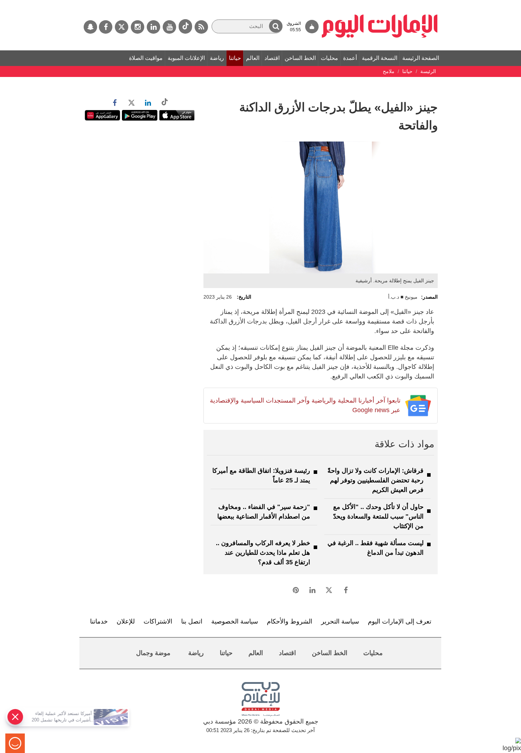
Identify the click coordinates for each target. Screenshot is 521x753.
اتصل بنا (191, 621)
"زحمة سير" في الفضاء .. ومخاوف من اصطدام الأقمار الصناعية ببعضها (263, 511)
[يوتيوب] (169, 27)
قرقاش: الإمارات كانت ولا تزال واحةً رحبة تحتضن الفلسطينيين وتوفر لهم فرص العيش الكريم (375, 480)
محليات (329, 58)
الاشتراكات (158, 621)
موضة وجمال (153, 653)
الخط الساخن (300, 58)
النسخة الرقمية (379, 58)
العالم (252, 58)
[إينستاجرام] (137, 27)
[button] (275, 26)
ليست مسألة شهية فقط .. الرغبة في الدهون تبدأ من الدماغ (375, 547)
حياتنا (235, 58)
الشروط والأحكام (289, 621)
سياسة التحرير (340, 621)
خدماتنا (99, 621)
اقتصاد (272, 58)
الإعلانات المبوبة (186, 58)
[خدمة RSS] (201, 27)
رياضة (217, 58)
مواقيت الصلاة (146, 58)
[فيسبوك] (105, 27)
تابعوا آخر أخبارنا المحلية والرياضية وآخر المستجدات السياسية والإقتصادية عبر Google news (305, 405)
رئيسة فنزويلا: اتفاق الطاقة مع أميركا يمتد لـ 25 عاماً (261, 475)
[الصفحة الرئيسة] (380, 3)
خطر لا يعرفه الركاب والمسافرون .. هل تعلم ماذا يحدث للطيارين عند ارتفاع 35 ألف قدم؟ (263, 552)
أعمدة (350, 58)
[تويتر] (121, 27)
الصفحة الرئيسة (420, 58)
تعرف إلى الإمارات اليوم (399, 621)
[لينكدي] (153, 27)
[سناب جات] (90, 27)
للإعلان (126, 621)
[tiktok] (185, 26)
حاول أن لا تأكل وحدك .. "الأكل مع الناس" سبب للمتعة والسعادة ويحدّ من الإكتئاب (378, 516)
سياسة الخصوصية (234, 621)
